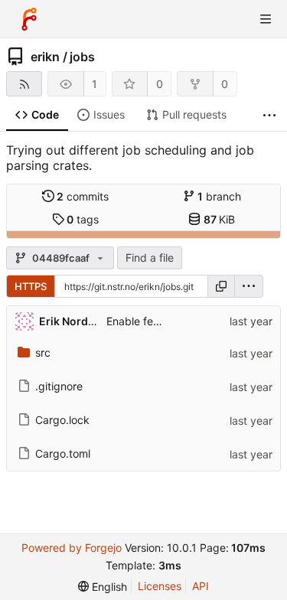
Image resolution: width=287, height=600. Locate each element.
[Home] (29, 19)
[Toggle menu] (265, 19)
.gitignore (59, 386)
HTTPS (31, 286)
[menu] (248, 286)
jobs (82, 56)
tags (83, 219)
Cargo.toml (62, 453)
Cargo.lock (62, 419)
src (43, 352)
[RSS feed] (24, 83)
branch (219, 196)
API (200, 585)
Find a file (150, 257)
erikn (45, 56)
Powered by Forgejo (71, 547)
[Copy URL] (221, 286)
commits (83, 196)
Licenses (159, 585)
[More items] (269, 115)
